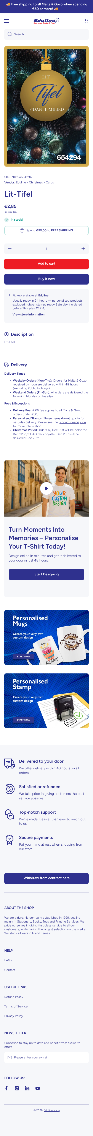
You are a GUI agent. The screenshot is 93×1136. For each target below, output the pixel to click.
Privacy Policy (13, 1016)
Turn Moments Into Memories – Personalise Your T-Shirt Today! (44, 537)
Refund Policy (13, 997)
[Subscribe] (83, 1057)
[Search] (8, 34)
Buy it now (46, 279)
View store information (29, 314)
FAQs (8, 960)
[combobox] (46, 34)
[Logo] (46, 21)
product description (72, 422)
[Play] (46, 488)
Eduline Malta (52, 1110)
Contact (9, 970)
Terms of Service (16, 1006)
